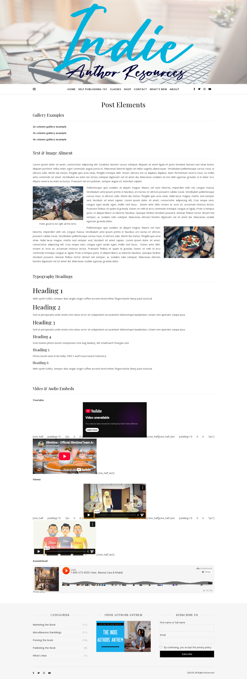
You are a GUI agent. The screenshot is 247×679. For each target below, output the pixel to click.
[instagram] (204, 89)
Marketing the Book (44, 624)
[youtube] (210, 89)
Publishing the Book (44, 647)
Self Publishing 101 (92, 89)
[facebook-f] (195, 89)
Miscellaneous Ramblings (47, 632)
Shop (127, 89)
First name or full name (172, 622)
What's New (40, 655)
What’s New (158, 89)
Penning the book (43, 640)
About (174, 89)
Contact (140, 89)
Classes (115, 89)
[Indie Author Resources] (123, 42)
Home (72, 89)
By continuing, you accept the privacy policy (187, 647)
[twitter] (199, 89)
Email (163, 634)
